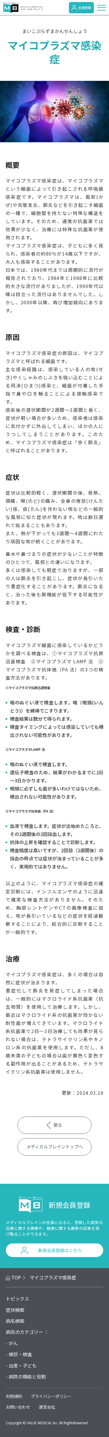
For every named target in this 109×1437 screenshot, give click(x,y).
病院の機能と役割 (27, 1376)
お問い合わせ (18, 1407)
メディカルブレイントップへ (54, 1146)
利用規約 (14, 1396)
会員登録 (84, 7)
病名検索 (15, 1320)
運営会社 (47, 1407)
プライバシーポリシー (51, 1396)
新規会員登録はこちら (60, 1250)
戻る (57, 1125)
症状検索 (15, 1309)
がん (13, 1343)
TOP (16, 1277)
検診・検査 (20, 1354)
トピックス (17, 1298)
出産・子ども (23, 1365)
